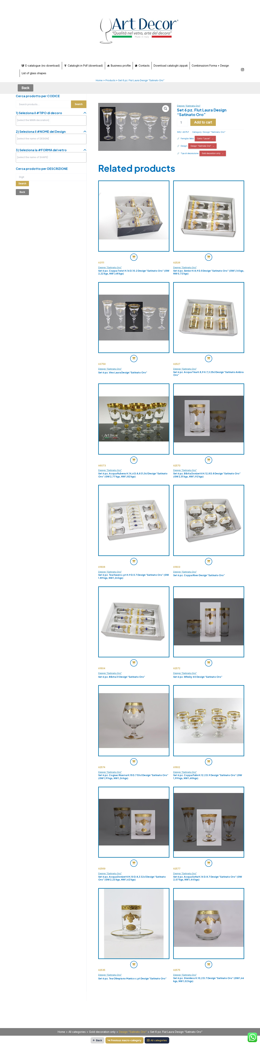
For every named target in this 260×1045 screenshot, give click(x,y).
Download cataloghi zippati (171, 65)
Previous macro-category (126, 1040)
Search (79, 104)
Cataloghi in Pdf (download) (85, 65)
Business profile (121, 65)
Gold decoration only (211, 153)
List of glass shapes (34, 73)
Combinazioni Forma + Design (210, 65)
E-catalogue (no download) (42, 65)
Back (99, 1040)
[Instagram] (242, 69)
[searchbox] (33, 120)
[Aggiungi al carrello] (133, 257)
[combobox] (51, 120)
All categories (77, 1031)
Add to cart (203, 122)
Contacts (144, 65)
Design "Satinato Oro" (214, 132)
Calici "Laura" (203, 138)
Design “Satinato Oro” (188, 105)
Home (61, 1031)
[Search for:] (51, 176)
